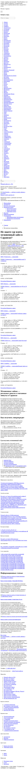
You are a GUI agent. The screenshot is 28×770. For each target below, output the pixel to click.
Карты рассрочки (11, 210)
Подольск (6, 122)
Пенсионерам (13, 531)
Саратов (6, 134)
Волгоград (6, 44)
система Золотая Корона (10, 464)
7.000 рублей (14, 555)
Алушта (6, 25)
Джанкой (6, 51)
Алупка (6, 23)
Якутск (6, 174)
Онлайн (13, 496)
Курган (6, 84)
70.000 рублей (8, 561)
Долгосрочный (9, 519)
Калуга (5, 68)
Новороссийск (7, 108)
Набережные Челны (9, 94)
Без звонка (8, 522)
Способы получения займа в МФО (13, 487)
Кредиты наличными (9, 206)
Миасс (5, 91)
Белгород (6, 34)
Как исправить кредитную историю (12, 488)
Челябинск (6, 167)
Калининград (7, 67)
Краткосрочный (6, 548)
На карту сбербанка (9, 503)
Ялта (5, 175)
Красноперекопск (8, 79)
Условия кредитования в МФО (9, 483)
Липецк (6, 87)
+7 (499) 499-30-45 (10, 668)
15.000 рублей (15, 557)
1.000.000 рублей (8, 569)
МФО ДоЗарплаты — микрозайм (9, 256)
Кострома (6, 77)
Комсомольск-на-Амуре (10, 75)
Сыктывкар (7, 148)
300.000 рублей (8, 565)
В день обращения (8, 709)
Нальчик (6, 95)
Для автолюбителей (9, 716)
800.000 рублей (16, 568)
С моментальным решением (11, 707)
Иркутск (6, 63)
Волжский (6, 46)
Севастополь (7, 136)
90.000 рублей (15, 562)
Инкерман (6, 61)
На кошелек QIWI (14, 499)
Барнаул (6, 32)
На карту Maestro (17, 504)
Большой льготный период (11, 720)
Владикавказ (7, 42)
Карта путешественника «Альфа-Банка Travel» (11, 599)
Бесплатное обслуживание (11, 723)
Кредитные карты (11, 208)
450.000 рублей (8, 567)
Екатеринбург (7, 56)
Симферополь (7, 137)
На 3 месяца (16, 546)
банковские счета (10, 465)
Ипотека (6, 213)
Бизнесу (25, 531)
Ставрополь (7, 141)
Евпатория (6, 54)
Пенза (5, 116)
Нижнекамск (7, 101)
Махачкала (6, 89)
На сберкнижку (18, 503)
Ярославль (6, 177)
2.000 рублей (10, 554)
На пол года (22, 546)
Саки (5, 129)
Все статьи (3, 635)
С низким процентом (9, 704)
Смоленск (6, 139)
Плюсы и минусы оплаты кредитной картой (11, 619)
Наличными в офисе (9, 687)
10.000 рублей (8, 557)
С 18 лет (3, 530)
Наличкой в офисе (20, 496)
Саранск (6, 133)
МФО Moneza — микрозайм (8, 283)
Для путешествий (8, 718)
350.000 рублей (16, 565)
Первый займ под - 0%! (7, 184)
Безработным (6, 531)
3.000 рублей (17, 554)
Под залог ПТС (18, 518)
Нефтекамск (7, 96)
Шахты (6, 171)
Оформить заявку (11, 281)
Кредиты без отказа (9, 710)
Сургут (6, 147)
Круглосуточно (10, 518)
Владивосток (7, 40)
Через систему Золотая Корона (12, 697)
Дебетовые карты (11, 211)
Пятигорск (6, 123)
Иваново (6, 58)
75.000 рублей (15, 561)
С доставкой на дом (9, 688)
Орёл (5, 113)
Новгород (6, 105)
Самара (6, 130)
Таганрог (6, 150)
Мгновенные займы (9, 680)
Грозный (6, 50)
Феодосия (6, 161)
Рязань (5, 127)
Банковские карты (8, 207)
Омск (5, 112)
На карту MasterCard (8, 506)
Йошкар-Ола (7, 64)
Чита (5, 170)
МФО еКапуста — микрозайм (9, 338)
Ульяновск (6, 158)
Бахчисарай (7, 33)
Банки (5, 755)
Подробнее (3, 281)
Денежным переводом (11, 507)
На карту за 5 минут (6, 496)
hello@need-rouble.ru (17, 671)
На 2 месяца (9, 546)
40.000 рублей (8, 560)
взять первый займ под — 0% (15, 245)
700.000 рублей (8, 568)
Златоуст (6, 57)
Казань (5, 65)
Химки (5, 164)
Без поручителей (10, 520)
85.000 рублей (8, 562)
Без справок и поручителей (11, 706)
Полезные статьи (8, 761)
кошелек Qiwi (7, 460)
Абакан (6, 22)
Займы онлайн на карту (10, 681)
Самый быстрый (22, 340)
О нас (5, 762)
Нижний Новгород (9, 102)
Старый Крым (7, 143)
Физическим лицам (9, 532)
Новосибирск (7, 109)
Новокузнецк (7, 106)
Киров (5, 74)
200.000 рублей (16, 564)
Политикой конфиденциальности (18, 650)
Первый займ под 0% (6, 515)
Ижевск (6, 60)
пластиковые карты (21, 465)
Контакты (6, 764)
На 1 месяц (3, 546)
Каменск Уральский (9, 70)
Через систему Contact (9, 694)
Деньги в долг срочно (13, 516)
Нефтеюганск (7, 98)
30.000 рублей (15, 558)
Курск (5, 85)
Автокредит (7, 204)
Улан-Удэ (6, 157)
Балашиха (6, 30)
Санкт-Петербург (8, 132)
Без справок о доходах (9, 727)
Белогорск (6, 36)
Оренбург (6, 115)
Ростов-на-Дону (8, 126)
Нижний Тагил (8, 103)
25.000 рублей (8, 558)
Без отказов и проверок (10, 684)
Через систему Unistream (10, 500)
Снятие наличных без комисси (12, 722)
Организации (7, 215)
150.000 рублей (8, 564)
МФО (13, 244)
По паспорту (7, 726)
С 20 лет (11, 530)
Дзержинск (7, 53)
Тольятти (6, 153)
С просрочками (18, 520)
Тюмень (6, 155)
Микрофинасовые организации (15, 217)
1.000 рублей (4, 554)
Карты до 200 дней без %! (7, 195)
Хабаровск (6, 162)
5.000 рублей (7, 555)
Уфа (5, 160)
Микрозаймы (7, 203)
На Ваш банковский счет (15, 502)
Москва (6, 92)
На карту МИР (9, 504)
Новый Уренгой (8, 110)
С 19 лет (7, 530)
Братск (5, 37)
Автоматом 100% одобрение (12, 523)
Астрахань (6, 29)
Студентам (20, 531)
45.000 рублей (15, 560)
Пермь (5, 119)
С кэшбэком (7, 719)
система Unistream (8, 463)
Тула (5, 154)
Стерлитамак (7, 144)
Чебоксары (6, 165)
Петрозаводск (7, 120)
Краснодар (6, 78)
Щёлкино (6, 172)
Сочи (5, 140)
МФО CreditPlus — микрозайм (9, 363)
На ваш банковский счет (10, 698)
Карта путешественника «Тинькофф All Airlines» (12, 580)
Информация (7, 220)
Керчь (5, 72)
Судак (5, 146)
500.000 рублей (16, 567)
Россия (5, 125)
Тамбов (6, 151)
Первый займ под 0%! (9, 677)
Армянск (6, 26)
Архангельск (7, 27)
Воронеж (6, 49)
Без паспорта (16, 519)
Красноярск (7, 81)
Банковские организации (13, 218)
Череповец (6, 168)
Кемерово (6, 71)
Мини (24, 520)
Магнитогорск (7, 88)
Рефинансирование (9, 214)
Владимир (6, 43)
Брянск (5, 39)
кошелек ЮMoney (8, 461)
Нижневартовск (8, 99)
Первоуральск (7, 117)
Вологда (6, 47)
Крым (5, 82)
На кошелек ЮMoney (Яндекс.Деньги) (14, 691)
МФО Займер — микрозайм (8, 311)
